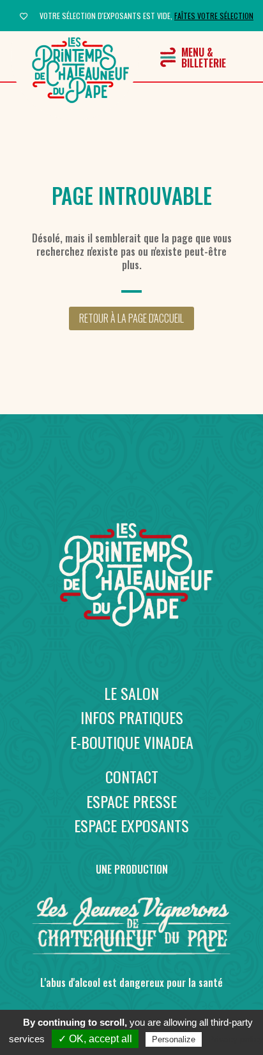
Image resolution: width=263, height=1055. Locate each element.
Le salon (131, 692)
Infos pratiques (131, 717)
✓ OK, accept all (95, 1038)
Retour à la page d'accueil (131, 318)
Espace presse (131, 801)
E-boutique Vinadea (131, 741)
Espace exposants (131, 825)
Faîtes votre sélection (213, 15)
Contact (131, 776)
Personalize (173, 1039)
